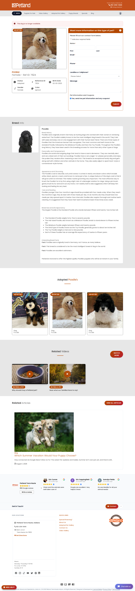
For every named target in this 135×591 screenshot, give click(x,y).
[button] (121, 488)
